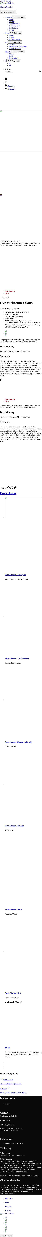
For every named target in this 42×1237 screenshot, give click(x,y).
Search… (8, 69)
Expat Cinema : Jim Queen (15, 575)
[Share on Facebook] (8, 488)
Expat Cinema (14, 39)
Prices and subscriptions (18, 47)
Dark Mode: (5, 1236)
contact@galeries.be (7, 1125)
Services (8, 52)
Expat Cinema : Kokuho (14, 826)
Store (11, 54)
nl (10, 65)
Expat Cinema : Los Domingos (17, 658)
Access (12, 44)
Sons (7, 1047)
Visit (6, 42)
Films (11, 20)
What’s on (8, 17)
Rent (11, 56)
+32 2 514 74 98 (17, 1128)
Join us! (7, 1104)
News (11, 30)
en (5, 61)
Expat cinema (14, 24)
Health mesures (15, 49)
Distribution (13, 58)
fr (9, 63)
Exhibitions (13, 28)
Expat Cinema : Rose (13, 993)
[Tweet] (15, 488)
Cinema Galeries (6, 7)
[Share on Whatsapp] (12, 488)
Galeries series (14, 26)
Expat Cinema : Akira (13, 909)
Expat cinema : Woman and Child (18, 742)
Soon (7, 33)
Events (11, 22)
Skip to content (5, 1)
